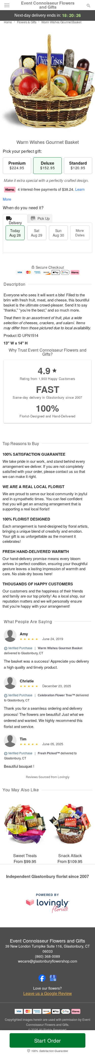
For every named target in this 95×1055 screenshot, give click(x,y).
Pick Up (43, 218)
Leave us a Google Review (47, 993)
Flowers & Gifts (26, 22)
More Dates (80, 232)
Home (8, 22)
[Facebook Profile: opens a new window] (42, 978)
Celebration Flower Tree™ (56, 695)
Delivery (15, 221)
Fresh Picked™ (49, 753)
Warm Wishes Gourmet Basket (60, 648)
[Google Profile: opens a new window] (53, 978)
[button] (84, 1043)
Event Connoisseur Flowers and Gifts (47, 5)
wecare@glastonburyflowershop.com (47, 961)
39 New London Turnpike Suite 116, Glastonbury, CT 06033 (47, 949)
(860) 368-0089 (47, 956)
